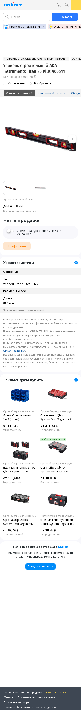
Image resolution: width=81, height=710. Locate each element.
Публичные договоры (16, 702)
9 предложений (12, 430)
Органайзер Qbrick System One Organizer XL (56, 417)
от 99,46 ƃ (10, 530)
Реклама (51, 692)
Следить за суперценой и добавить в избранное (42, 232)
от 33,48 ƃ (10, 426)
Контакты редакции (32, 692)
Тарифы (63, 692)
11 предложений (13, 534)
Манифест (10, 697)
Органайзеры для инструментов (20, 411)
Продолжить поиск (40, 566)
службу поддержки (14, 350)
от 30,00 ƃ (48, 478)
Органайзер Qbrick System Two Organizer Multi (55, 469)
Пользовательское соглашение (36, 697)
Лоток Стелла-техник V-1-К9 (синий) (19, 417)
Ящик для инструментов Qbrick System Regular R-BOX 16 (56, 522)
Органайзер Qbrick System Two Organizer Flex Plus (17, 522)
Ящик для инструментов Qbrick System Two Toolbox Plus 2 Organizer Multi (19, 469)
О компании (11, 692)
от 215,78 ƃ (49, 426)
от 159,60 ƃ (11, 478)
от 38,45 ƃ (48, 530)
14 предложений (50, 430)
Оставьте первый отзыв (20, 199)
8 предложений (12, 482)
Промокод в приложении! (25, 26)
